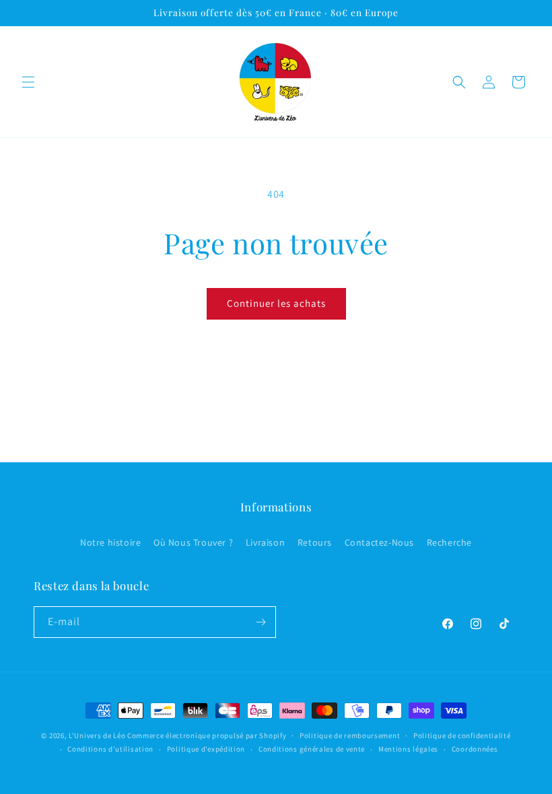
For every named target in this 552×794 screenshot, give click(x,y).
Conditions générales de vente (311, 749)
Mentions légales (408, 749)
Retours (315, 542)
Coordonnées (475, 749)
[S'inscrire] (260, 622)
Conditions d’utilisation (110, 749)
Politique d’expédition (206, 749)
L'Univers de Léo (97, 735)
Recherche (449, 542)
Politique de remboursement (350, 735)
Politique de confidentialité (462, 735)
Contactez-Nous (379, 542)
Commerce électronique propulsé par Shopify (206, 735)
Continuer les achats (276, 303)
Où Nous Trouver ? (193, 542)
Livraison (265, 542)
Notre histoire (110, 542)
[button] (28, 82)
